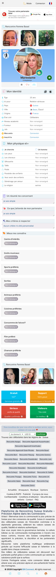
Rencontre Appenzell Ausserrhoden (36, 442)
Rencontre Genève (43, 455)
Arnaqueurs (23, 490)
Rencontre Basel (42, 450)
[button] (3, 3)
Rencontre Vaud (29, 481)
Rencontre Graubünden (29, 459)
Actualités (12, 490)
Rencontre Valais (14, 481)
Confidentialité (10, 497)
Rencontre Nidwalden (45, 464)
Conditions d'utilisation (29, 497)
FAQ (36, 499)
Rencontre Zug (42, 481)
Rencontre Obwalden (17, 468)
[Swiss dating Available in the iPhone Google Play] (37, 504)
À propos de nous (40, 494)
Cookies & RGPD (14, 494)
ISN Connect (28, 569)
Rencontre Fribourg (26, 455)
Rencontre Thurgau (14, 477)
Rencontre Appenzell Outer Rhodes (20, 450)
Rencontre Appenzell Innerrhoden (28, 446)
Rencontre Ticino (30, 477)
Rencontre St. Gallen (45, 472)
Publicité (27, 494)
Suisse (35, 105)
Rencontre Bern (11, 455)
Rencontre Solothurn (27, 472)
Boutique (34, 490)
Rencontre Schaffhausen (37, 468)
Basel (35, 109)
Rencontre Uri (44, 477)
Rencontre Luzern (9, 464)
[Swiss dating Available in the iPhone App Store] (19, 504)
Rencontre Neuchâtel (26, 464)
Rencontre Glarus (11, 459)
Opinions (44, 490)
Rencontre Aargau (13, 442)
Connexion (40, 3)
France (36, 113)
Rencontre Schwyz (10, 472)
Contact (29, 499)
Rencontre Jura (45, 459)
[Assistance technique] (46, 573)
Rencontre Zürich (28, 485)
